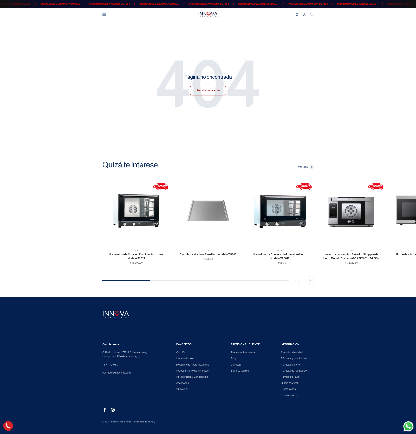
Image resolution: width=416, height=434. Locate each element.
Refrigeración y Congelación (192, 376)
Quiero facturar (289, 383)
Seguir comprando (208, 90)
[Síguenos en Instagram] (113, 410)
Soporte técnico (240, 370)
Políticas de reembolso (294, 370)
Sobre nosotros (289, 395)
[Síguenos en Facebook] (104, 410)
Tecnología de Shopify (143, 421)
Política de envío (290, 364)
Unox (136, 250)
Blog (233, 358)
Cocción (180, 352)
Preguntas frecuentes (243, 352)
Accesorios (182, 383)
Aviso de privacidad (292, 352)
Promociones (288, 389)
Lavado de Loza (185, 358)
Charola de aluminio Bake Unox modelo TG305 (208, 254)
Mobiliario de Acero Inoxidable (192, 364)
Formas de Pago (290, 376)
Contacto (236, 364)
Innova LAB (182, 389)
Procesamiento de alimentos (192, 370)
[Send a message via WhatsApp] (408, 426)
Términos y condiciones (294, 358)
